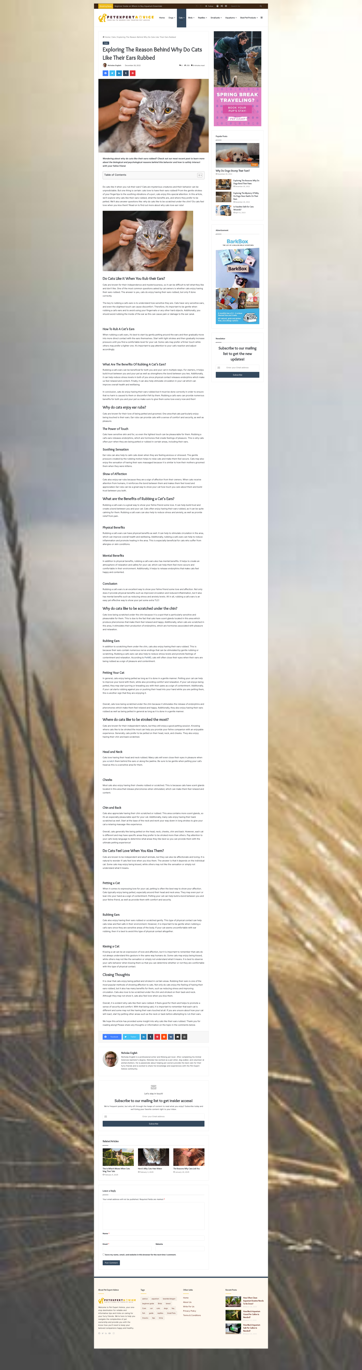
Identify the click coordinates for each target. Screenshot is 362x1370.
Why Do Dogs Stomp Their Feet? (233, 170)
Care (144, 1308)
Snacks (145, 1318)
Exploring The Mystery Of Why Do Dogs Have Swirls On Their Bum (246, 196)
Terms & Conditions (192, 1315)
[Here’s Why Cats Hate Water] (153, 1157)
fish (143, 1313)
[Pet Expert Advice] (126, 17)
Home (162, 17)
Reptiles (201, 17)
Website (159, 1244)
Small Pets (171, 1313)
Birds (190, 17)
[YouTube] (110, 1333)
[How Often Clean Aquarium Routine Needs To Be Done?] (233, 1301)
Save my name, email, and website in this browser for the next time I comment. (140, 1255)
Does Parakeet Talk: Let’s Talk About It (131, 6)
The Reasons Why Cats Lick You (186, 1168)
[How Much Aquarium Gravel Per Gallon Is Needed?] (233, 1315)
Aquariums (230, 17)
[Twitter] (103, 1333)
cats (158, 1308)
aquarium (155, 1299)
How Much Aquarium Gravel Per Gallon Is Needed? (251, 1314)
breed (168, 1303)
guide (151, 1313)
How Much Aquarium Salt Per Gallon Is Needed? (251, 1328)
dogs (166, 1308)
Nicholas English (114, 65)
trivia (161, 1318)
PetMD (148, 657)
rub (188, 1014)
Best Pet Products (248, 17)
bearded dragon (169, 1299)
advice (145, 1299)
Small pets (215, 17)
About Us (187, 1302)
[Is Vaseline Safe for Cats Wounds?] (223, 210)
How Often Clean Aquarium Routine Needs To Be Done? (253, 1300)
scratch (110, 761)
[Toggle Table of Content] (198, 175)
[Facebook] (100, 1333)
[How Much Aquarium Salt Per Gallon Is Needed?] (233, 1328)
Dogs (171, 17)
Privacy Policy (189, 1311)
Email (106, 1244)
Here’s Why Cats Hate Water (150, 1168)
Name (106, 1233)
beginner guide (148, 1303)
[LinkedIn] (106, 1333)
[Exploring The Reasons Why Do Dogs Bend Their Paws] (223, 184)
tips (153, 1318)
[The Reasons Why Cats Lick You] (188, 1157)
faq (173, 1308)
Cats (181, 17)
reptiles (160, 1313)
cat (151, 1308)
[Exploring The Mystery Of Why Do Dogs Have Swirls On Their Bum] (223, 197)
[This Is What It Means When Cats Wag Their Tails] (118, 1157)
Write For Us (188, 1306)
